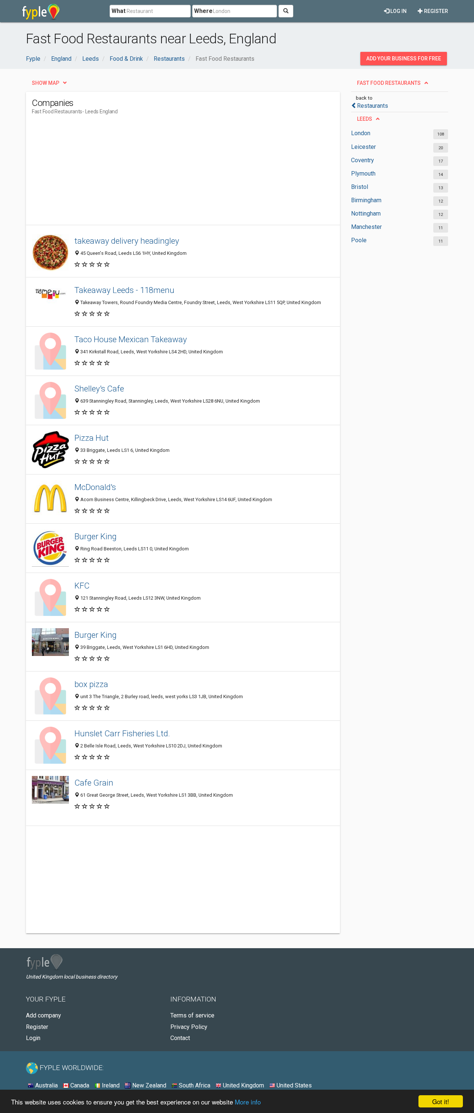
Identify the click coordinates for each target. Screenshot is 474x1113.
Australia (46, 1085)
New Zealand (148, 1085)
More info (248, 1101)
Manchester (366, 226)
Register (435, 11)
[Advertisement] (166, 173)
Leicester (363, 146)
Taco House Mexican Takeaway (130, 339)
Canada (79, 1085)
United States (293, 1085)
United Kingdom (242, 1085)
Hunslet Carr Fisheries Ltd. (122, 733)
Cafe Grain (93, 782)
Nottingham (366, 213)
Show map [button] (45, 83)
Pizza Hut (91, 438)
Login (33, 1038)
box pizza (91, 684)
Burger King (95, 536)
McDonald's (95, 487)
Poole (359, 240)
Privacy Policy (188, 1026)
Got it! (440, 1101)
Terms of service (192, 1015)
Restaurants (372, 105)
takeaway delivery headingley (126, 241)
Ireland (110, 1085)
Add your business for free (403, 58)
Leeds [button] (364, 119)
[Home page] (40, 11)
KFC (82, 585)
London (360, 133)
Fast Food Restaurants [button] (389, 83)
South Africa (193, 1085)
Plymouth (363, 173)
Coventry (362, 160)
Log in (398, 11)
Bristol (359, 186)
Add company (43, 1015)
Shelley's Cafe (99, 388)
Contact (180, 1038)
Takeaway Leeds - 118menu (124, 290)
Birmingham (366, 200)
